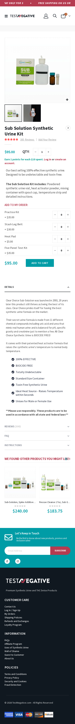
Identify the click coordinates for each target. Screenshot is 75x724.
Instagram (17, 561)
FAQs (7, 640)
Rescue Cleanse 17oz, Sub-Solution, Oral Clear (54, 502)
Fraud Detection (13, 684)
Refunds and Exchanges (17, 621)
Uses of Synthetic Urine (17, 647)
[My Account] (46, 16)
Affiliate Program (13, 643)
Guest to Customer (14, 654)
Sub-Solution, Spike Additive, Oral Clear (20, 502)
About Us (9, 658)
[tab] (37, 287)
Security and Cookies (16, 681)
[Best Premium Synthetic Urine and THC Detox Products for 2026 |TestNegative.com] (22, 16)
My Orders (10, 613)
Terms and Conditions (16, 674)
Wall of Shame (12, 651)
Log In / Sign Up (12, 610)
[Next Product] (68, 128)
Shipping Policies (13, 617)
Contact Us (10, 606)
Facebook (7, 561)
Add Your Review (47, 139)
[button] (67, 100)
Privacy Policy (12, 677)
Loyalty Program (13, 624)
